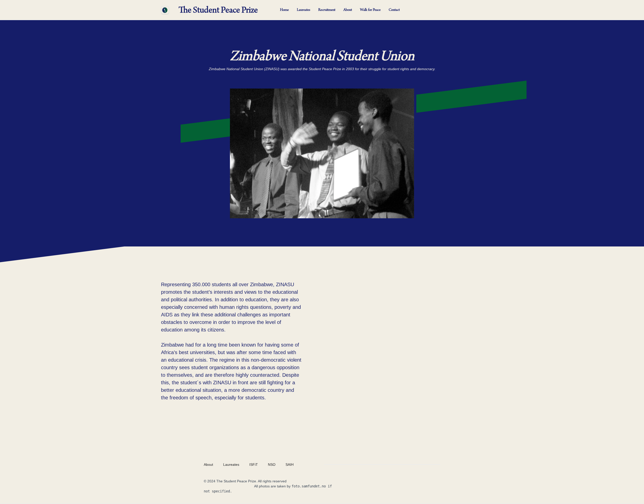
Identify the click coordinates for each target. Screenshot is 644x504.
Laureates (303, 10)
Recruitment (326, 10)
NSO (271, 465)
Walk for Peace (370, 10)
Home (284, 10)
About (347, 10)
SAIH (290, 465)
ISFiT (253, 465)
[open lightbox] (322, 153)
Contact (394, 10)
